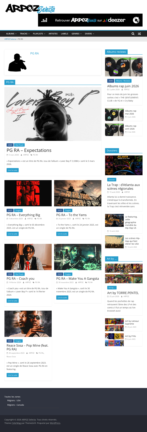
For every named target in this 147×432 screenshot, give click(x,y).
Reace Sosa (11, 356)
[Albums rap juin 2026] (124, 58)
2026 (10, 145)
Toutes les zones (12, 396)
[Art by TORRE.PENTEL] (124, 265)
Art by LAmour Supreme (132, 322)
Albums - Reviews (123, 81)
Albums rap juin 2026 (123, 86)
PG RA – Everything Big (23, 215)
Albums (10, 33)
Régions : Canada (15, 404)
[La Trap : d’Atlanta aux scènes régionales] (124, 157)
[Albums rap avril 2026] (114, 124)
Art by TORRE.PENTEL (123, 293)
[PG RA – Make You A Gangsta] (77, 245)
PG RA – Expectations (29, 150)
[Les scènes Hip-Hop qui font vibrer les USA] (114, 237)
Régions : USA (14, 400)
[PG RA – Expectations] (52, 88)
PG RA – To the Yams (71, 215)
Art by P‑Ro (130, 336)
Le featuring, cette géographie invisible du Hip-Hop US (131, 222)
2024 (10, 274)
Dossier (112, 179)
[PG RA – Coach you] (28, 245)
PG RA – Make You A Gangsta (77, 278)
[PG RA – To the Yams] (77, 181)
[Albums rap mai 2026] (114, 109)
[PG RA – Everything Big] (28, 181)
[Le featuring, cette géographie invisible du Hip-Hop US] (114, 215)
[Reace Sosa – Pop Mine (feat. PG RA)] (28, 312)
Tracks (23, 33)
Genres (75, 33)
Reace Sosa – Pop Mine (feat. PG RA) (27, 347)
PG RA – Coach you (20, 278)
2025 (10, 210)
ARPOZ (26, 155)
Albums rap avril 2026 (130, 127)
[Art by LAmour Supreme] (114, 319)
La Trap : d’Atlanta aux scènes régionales (123, 187)
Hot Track (19, 145)
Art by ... (112, 287)
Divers (88, 33)
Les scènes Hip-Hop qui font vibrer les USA (132, 241)
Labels (64, 33)
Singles (18, 210)
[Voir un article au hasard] (139, 34)
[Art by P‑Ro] (114, 334)
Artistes (53, 33)
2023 (60, 274)
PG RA (35, 155)
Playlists (38, 33)
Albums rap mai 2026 (130, 112)
